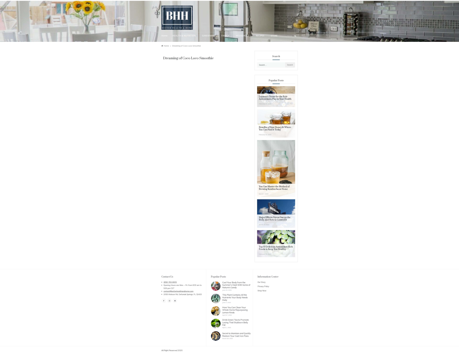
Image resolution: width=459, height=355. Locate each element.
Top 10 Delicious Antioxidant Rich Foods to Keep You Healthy (276, 248)
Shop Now (262, 291)
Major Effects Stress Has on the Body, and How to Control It (274, 218)
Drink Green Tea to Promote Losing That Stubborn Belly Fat (235, 322)
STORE (274, 36)
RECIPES (260, 36)
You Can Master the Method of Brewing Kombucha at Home (274, 187)
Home (164, 36)
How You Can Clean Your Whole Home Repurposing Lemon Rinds (235, 310)
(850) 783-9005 (170, 282)
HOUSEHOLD (242, 36)
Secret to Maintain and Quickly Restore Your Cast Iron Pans (236, 334)
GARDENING (208, 36)
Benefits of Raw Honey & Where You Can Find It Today (275, 128)
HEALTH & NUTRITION (184, 36)
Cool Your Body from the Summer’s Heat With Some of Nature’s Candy (236, 285)
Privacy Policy (263, 286)
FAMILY (225, 36)
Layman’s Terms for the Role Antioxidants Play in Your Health (275, 97)
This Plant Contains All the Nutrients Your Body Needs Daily (235, 297)
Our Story (261, 282)
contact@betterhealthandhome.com (178, 291)
